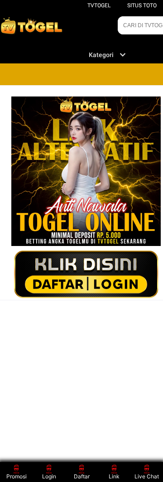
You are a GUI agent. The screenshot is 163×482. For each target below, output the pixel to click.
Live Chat (146, 476)
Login (49, 476)
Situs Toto (142, 5)
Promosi (16, 476)
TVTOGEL (98, 5)
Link (114, 476)
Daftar (82, 476)
